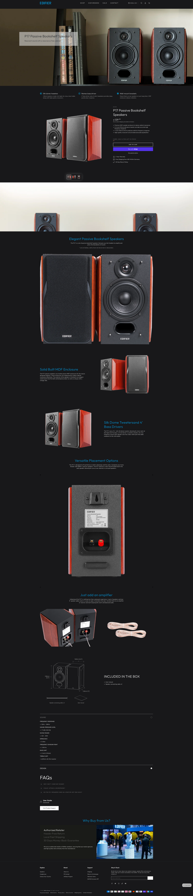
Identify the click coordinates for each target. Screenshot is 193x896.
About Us (66, 871)
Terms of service (69, 892)
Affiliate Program (68, 876)
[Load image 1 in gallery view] (69, 177)
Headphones (43, 874)
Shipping (121, 121)
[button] (141, 3)
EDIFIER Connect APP (93, 879)
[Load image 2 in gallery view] (74, 177)
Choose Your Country (45, 876)
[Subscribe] (150, 878)
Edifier (115, 106)
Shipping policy (78, 892)
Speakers (42, 871)
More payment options (133, 153)
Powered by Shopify (44, 892)
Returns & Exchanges (92, 874)
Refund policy (53, 892)
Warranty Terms (91, 876)
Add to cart (133, 144)
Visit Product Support (49, 808)
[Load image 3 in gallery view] (79, 177)
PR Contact (66, 874)
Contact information (87, 892)
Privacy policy (61, 892)
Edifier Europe (47, 890)
